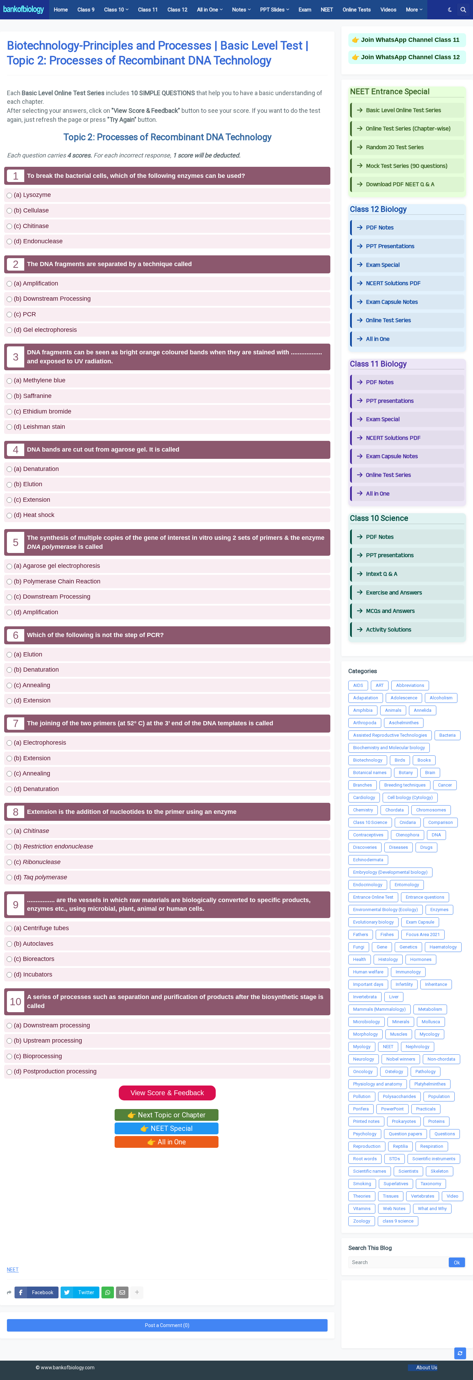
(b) (52, 846)
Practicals (426, 1108)
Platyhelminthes (430, 1084)
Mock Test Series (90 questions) (406, 166)
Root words (365, 1158)
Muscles (398, 1034)
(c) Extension (31, 499)
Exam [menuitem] (305, 10)
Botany (406, 772)
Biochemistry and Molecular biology (389, 747)
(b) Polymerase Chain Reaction (56, 581)
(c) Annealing (31, 685)
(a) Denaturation (35, 468)
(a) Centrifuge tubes (40, 928)
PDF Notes (380, 227)
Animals (393, 710)
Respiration (431, 1146)
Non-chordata (441, 1059)
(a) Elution (27, 654)
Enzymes (439, 909)
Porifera (361, 1108)
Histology (388, 959)
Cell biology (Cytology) (410, 797)
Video (452, 1196)
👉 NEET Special (166, 1128)
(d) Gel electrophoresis (44, 329)
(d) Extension (31, 700)
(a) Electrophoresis (39, 742)
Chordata (394, 809)
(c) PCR (24, 314)
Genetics (408, 947)
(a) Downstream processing (51, 1025)
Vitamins (362, 1208)
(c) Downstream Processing (51, 596)
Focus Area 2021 (423, 934)
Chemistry (363, 809)
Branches (362, 785)
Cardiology (364, 797)
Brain (430, 772)
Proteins (436, 1121)
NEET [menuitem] (327, 10)
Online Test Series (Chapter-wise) (408, 128)
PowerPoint (392, 1108)
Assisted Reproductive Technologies (390, 735)
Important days (368, 984)
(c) (36, 862)
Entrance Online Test (373, 897)
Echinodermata (368, 859)
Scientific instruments (433, 1158)
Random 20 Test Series (395, 147)
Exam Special (383, 265)
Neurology (363, 1059)
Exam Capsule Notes (392, 302)
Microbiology (366, 1021)
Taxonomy (431, 1183)
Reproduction (367, 1146)
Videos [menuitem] (388, 10)
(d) (39, 877)
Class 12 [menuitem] (177, 10)
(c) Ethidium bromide (41, 411)
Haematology (443, 947)
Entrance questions (425, 897)
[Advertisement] (167, 1204)
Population (439, 1096)
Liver (394, 996)
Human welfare (368, 971)
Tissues (391, 1196)
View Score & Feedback (167, 1093)
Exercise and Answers (394, 592)
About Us (426, 1367)
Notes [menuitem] (239, 10)
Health (359, 959)
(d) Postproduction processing (54, 1071)
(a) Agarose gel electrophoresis (56, 565)
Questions (445, 1133)
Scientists (408, 1171)
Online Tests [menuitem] (357, 10)
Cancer (445, 785)
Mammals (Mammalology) (379, 1009)
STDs (394, 1158)
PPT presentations (390, 401)
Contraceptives (368, 834)
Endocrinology (367, 884)
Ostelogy (394, 1071)
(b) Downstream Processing (51, 298)
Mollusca (431, 1021)
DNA (436, 834)
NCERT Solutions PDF (393, 283)
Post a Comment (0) (167, 1325)
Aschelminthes (404, 722)
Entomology (407, 884)
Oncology (363, 1071)
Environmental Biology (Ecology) (385, 909)
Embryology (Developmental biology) (390, 872)
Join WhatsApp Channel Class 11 (410, 39)
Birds (400, 760)
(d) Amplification (35, 612)
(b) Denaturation (35, 669)
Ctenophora (407, 834)
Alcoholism (441, 697)
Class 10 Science (370, 822)
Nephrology (417, 1046)
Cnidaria (408, 822)
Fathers (360, 934)
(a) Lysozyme (31, 194)
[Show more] (137, 1292)
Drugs (426, 847)
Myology (362, 1046)
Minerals (400, 1021)
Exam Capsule (420, 922)
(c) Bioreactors (33, 958)
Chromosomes (431, 809)
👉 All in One (166, 1142)
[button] (450, 9)
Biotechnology (367, 760)
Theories (362, 1196)
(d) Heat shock (33, 514)
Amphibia (363, 710)
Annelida (422, 710)
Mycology (429, 1034)
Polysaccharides (399, 1096)
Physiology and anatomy (377, 1084)
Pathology (426, 1071)
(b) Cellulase (30, 210)
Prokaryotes (404, 1121)
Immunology (408, 971)
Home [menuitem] (61, 10)
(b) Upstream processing (47, 1040)
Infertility (404, 984)
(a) (30, 830)
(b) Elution (27, 484)
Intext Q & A (382, 574)
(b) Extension (31, 758)
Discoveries (365, 847)
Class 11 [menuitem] (148, 10)
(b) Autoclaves (32, 943)
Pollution (362, 1096)
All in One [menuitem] (207, 10)
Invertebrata (365, 996)
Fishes (387, 934)
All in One (378, 339)
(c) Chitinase (30, 226)
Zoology (361, 1221)
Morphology (365, 1034)
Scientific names (369, 1171)
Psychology (364, 1133)
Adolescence (404, 697)
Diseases (398, 847)
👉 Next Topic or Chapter (166, 1115)
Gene (382, 947)
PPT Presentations (390, 246)
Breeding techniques (405, 785)
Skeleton (439, 1171)
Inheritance (436, 984)
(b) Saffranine (32, 395)
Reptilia (400, 1146)
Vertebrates (422, 1196)
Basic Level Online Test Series (403, 110)
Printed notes (366, 1121)
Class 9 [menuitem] (86, 10)
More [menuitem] (412, 10)
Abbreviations (410, 685)
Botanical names (369, 772)
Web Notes (394, 1208)
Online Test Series (388, 320)
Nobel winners (400, 1059)
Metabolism (430, 1009)
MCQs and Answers (390, 611)
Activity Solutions (388, 629)
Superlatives (396, 1183)
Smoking (362, 1183)
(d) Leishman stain (38, 426)
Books (424, 760)
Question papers (405, 1133)
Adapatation (365, 697)
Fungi (358, 947)
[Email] (122, 1292)
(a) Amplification (35, 283)
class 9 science (398, 1221)
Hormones (420, 959)
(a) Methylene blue (38, 380)
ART (380, 685)
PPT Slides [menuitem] (272, 10)
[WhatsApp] (107, 1292)
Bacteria (447, 735)
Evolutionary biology (373, 922)
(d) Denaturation (35, 789)
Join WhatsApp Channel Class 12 (410, 57)
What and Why (432, 1208)
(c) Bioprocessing (37, 1056)
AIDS (358, 685)
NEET (13, 1269)
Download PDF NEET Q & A (400, 184)
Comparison (440, 822)
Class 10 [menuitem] (114, 10)
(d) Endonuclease (37, 241)
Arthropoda (364, 722)
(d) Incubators (32, 974)
